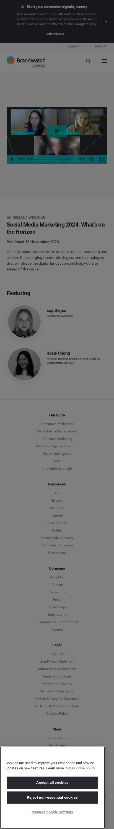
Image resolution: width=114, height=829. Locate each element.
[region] (52, 787)
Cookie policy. (84, 768)
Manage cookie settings (52, 812)
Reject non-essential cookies (52, 797)
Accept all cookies (52, 782)
